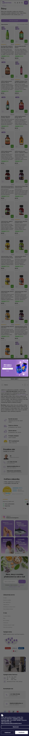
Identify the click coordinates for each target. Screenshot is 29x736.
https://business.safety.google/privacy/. (11, 723)
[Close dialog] (27, 360)
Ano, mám (7, 368)
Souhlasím (21, 732)
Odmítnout (8, 732)
